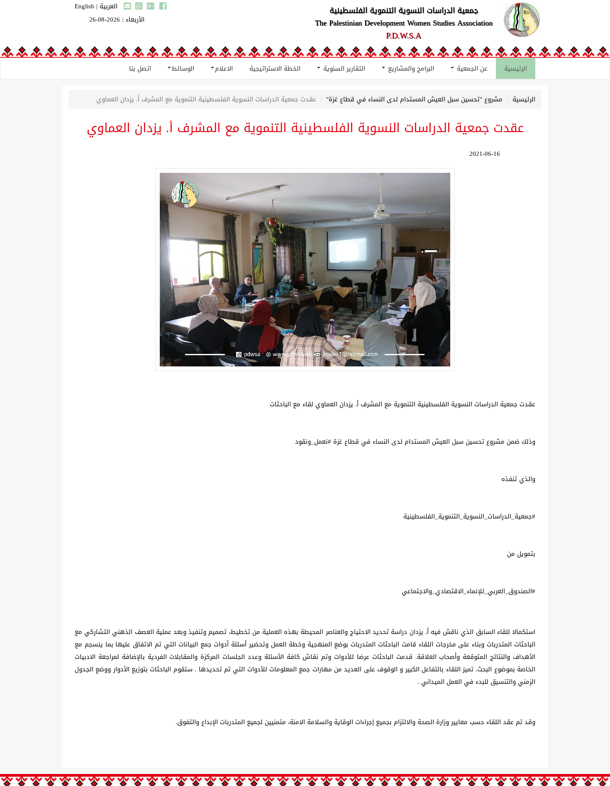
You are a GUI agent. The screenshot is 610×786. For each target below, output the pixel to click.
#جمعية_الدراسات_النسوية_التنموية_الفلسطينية (469, 516)
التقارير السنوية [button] (343, 68)
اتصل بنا (140, 68)
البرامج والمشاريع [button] (410, 68)
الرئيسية (515, 68)
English (84, 6)
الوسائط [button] (183, 68)
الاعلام (224, 68)
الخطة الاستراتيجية (274, 68)
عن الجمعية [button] (471, 68)
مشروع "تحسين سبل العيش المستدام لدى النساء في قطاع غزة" (414, 99)
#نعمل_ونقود (313, 441)
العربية (108, 6)
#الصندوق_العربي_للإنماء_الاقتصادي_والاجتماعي (468, 591)
